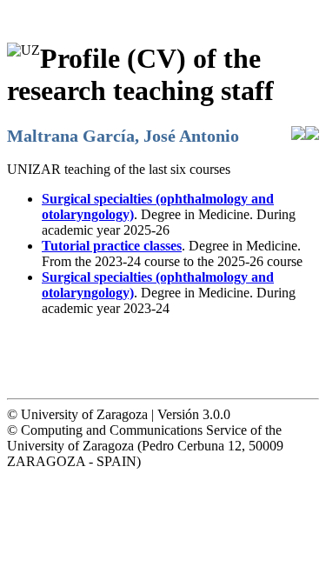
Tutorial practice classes (112, 245)
